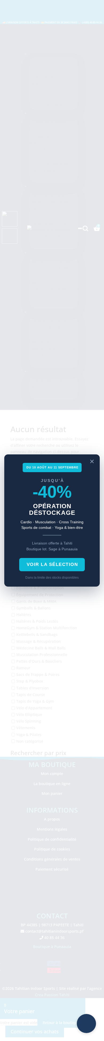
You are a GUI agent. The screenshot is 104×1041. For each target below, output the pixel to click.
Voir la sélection (52, 564)
